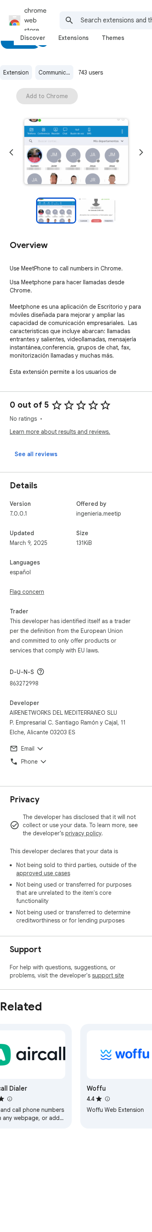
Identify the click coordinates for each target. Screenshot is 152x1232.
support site (108, 975)
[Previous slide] (11, 152)
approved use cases (43, 873)
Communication (56, 72)
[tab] (33, 38)
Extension (16, 72)
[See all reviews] (36, 454)
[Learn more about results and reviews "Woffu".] (107, 1099)
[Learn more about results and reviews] (40, 671)
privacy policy (83, 833)
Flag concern (27, 591)
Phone (29, 761)
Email (27, 748)
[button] (76, 152)
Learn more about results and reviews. (60, 431)
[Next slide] (141, 152)
